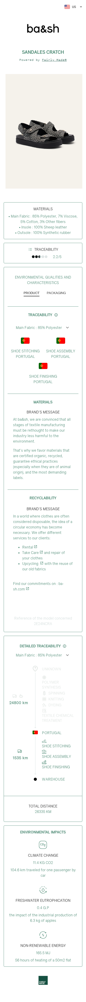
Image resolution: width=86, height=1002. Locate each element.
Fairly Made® (54, 60)
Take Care (30, 552)
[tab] (31, 293)
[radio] (33, 256)
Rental (27, 547)
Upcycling (30, 563)
